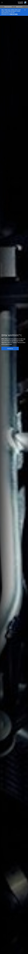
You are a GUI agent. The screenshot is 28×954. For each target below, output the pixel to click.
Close (25, 10)
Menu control (2, 2)
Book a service (19, 6)
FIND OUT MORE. (14, 14)
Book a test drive (8, 6)
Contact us (10, 348)
